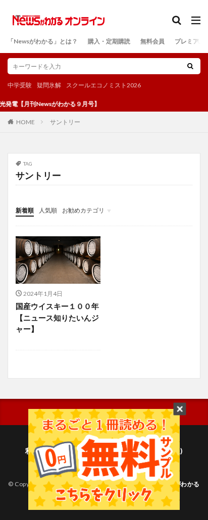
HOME (25, 122)
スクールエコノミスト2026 (103, 85)
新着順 (25, 210)
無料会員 (152, 41)
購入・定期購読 (109, 41)
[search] (190, 66)
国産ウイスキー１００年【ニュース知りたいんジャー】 (57, 317)
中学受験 (20, 85)
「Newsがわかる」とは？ (43, 41)
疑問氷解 (49, 85)
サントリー (65, 122)
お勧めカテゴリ (83, 210)
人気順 (48, 210)
